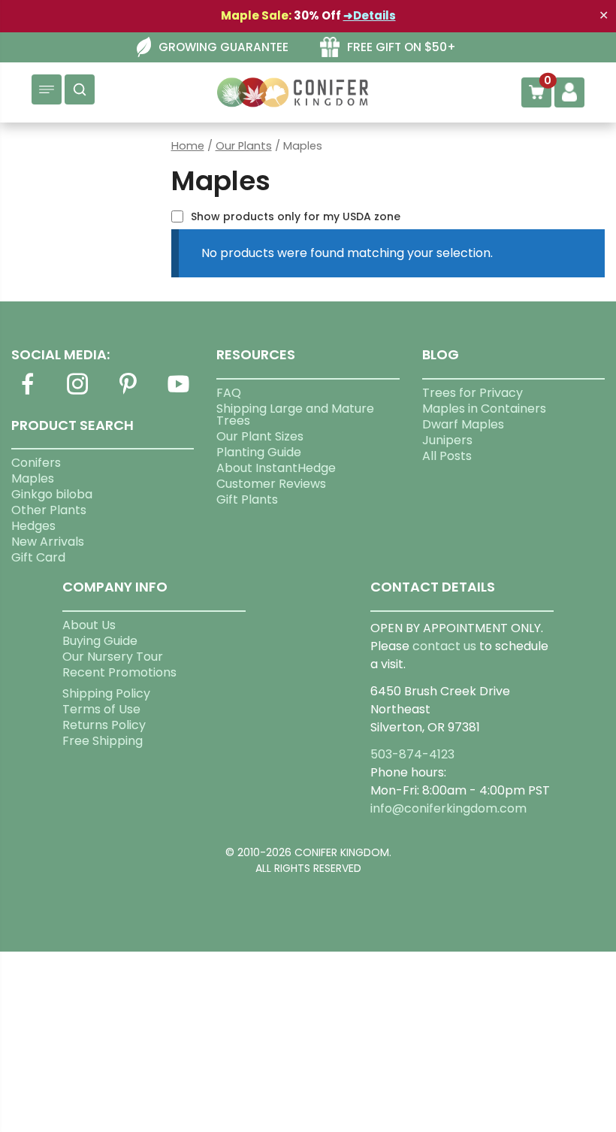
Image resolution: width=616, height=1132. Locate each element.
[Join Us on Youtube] (178, 392)
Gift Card (38, 557)
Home (187, 145)
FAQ (228, 392)
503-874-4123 (412, 754)
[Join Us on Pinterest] (127, 392)
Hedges (33, 525)
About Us (89, 625)
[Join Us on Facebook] (27, 392)
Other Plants (48, 510)
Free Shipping (102, 740)
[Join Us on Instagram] (77, 392)
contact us (444, 646)
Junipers (447, 440)
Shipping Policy (106, 693)
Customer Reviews (271, 483)
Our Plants (244, 145)
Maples (32, 478)
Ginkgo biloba (51, 494)
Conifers (36, 462)
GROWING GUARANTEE (223, 47)
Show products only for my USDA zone (295, 216)
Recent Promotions (119, 672)
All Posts (447, 456)
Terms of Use (101, 709)
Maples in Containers (484, 408)
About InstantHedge (276, 468)
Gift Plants (247, 499)
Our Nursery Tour (112, 656)
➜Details (369, 15)
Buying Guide (99, 640)
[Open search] (80, 89)
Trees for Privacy (472, 392)
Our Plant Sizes (259, 436)
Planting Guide (258, 452)
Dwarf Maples (463, 424)
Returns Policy (104, 725)
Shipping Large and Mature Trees (295, 414)
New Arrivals (47, 541)
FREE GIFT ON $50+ (401, 47)
